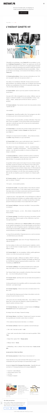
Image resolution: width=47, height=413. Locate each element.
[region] (15, 405)
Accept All (22, 408)
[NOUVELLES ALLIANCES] (35, 388)
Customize (7, 408)
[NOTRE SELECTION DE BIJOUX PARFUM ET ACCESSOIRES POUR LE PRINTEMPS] (11, 388)
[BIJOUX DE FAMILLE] (24, 390)
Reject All (15, 408)
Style (15, 22)
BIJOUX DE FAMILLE (21, 385)
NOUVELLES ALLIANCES (34, 392)
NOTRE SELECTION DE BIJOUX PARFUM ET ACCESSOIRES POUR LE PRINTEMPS (11, 393)
